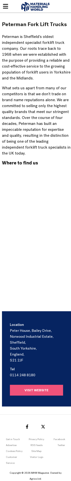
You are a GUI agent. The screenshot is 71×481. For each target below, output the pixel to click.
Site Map (36, 451)
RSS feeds (37, 445)
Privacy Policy (36, 439)
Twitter (61, 445)
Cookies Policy (14, 451)
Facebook (59, 439)
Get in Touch (13, 439)
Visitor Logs (36, 457)
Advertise (11, 445)
